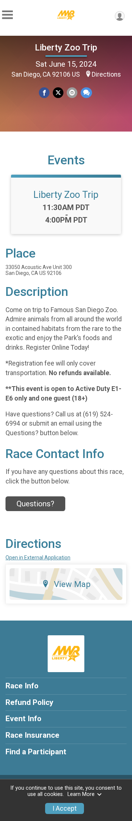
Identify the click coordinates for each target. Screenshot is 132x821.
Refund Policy (29, 702)
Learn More (81, 794)
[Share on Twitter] (58, 92)
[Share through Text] (86, 92)
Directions (106, 74)
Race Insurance (32, 735)
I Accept (64, 808)
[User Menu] (120, 16)
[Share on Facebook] (44, 92)
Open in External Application (38, 557)
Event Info (23, 718)
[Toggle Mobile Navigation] (7, 14)
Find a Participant (36, 751)
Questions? (35, 503)
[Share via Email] (72, 92)
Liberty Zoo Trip (66, 47)
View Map (72, 584)
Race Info (22, 685)
